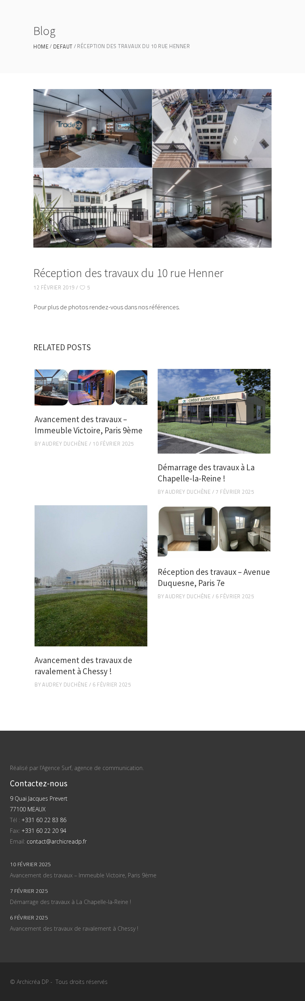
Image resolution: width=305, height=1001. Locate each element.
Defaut (63, 46)
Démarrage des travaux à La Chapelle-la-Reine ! (206, 473)
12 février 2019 (54, 287)
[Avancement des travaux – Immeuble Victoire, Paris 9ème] (91, 387)
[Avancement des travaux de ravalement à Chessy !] (91, 575)
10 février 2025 (113, 444)
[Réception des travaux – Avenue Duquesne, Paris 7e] (214, 531)
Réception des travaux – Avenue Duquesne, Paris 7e (214, 577)
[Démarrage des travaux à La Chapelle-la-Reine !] (214, 411)
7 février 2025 (235, 492)
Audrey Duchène (64, 444)
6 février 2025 (112, 685)
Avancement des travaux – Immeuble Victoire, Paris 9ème (89, 425)
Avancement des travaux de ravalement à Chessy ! (83, 666)
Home (40, 46)
